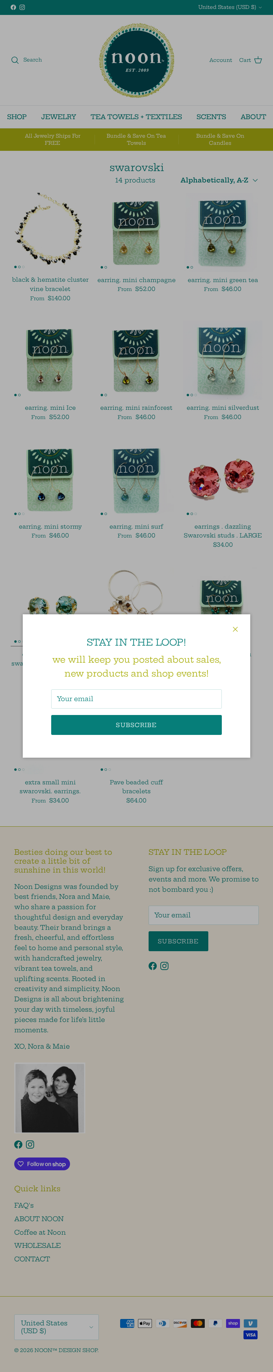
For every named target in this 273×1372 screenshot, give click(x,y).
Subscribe (136, 725)
